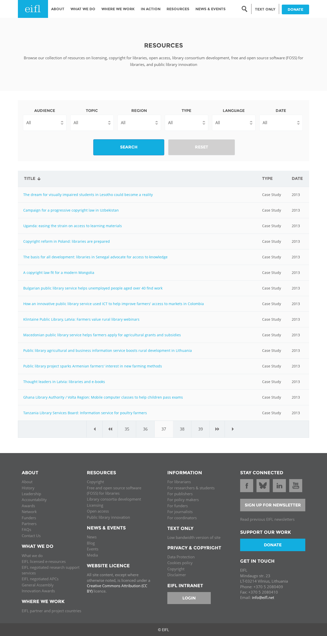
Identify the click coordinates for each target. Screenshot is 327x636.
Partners (29, 523)
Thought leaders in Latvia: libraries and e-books (64, 381)
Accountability (34, 499)
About (57, 9)
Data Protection (181, 556)
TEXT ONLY (265, 9)
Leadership (31, 493)
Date (281, 110)
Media (92, 555)
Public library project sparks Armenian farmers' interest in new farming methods (92, 366)
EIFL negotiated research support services (50, 570)
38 (182, 429)
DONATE (295, 9)
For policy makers (183, 499)
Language (234, 110)
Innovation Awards (38, 590)
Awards (28, 505)
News (92, 536)
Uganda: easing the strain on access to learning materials (72, 225)
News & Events (210, 9)
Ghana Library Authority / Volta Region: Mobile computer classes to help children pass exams (103, 397)
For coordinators (182, 517)
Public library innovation (108, 517)
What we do (32, 555)
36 (145, 429)
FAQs (26, 529)
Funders (29, 517)
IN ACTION (150, 9)
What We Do (83, 9)
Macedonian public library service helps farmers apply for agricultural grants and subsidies (102, 334)
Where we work (118, 9)
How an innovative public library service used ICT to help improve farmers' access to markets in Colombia (113, 303)
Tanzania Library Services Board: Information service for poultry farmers (85, 412)
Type (186, 110)
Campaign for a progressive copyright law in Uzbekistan (71, 210)
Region (139, 110)
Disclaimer (176, 574)
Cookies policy (180, 562)
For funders (177, 505)
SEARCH (128, 147)
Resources (178, 9)
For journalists (180, 511)
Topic (92, 110)
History (28, 487)
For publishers (180, 493)
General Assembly (38, 584)
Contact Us (31, 535)
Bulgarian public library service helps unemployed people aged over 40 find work (92, 288)
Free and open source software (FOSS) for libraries (114, 490)
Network (29, 511)
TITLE (29, 178)
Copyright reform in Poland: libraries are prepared (66, 241)
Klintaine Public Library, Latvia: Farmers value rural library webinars (81, 319)
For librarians (179, 481)
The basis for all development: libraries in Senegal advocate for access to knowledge (95, 257)
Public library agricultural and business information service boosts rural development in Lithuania (107, 350)
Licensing (95, 505)
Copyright (95, 481)
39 (200, 429)
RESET (201, 147)
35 (127, 429)
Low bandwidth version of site (193, 537)
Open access (98, 511)
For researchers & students (191, 487)
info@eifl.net (263, 597)
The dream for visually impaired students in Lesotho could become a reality (88, 194)
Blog (91, 543)
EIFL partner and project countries (51, 610)
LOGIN (189, 598)
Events (92, 548)
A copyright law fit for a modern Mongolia (58, 272)
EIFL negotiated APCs (40, 578)
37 (163, 429)
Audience (44, 110)
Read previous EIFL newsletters (267, 519)
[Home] (33, 9)
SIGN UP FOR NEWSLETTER (273, 505)
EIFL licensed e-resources (44, 561)
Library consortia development (114, 499)
